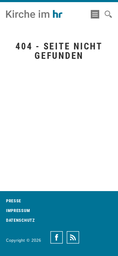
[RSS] (73, 237)
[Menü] (95, 14)
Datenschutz (20, 220)
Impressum (18, 210)
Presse (13, 200)
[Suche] (108, 14)
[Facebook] (56, 237)
